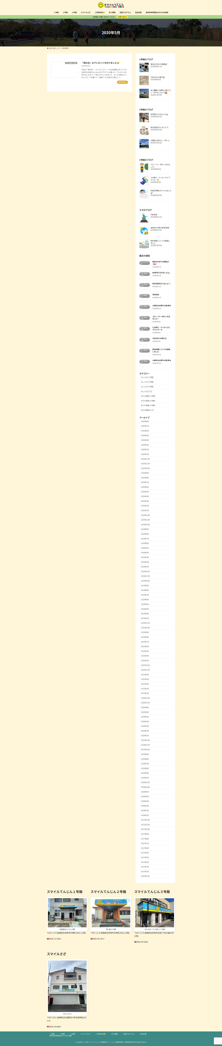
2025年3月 (145, 501)
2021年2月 (145, 688)
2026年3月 (145, 445)
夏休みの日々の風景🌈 (159, 64)
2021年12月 (145, 665)
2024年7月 (145, 538)
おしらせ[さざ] (146, 391)
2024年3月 (145, 557)
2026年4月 (145, 440)
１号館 (51, 1034)
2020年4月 (145, 721)
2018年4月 (145, 801)
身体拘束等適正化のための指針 (60, 1035)
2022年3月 (145, 660)
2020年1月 (145, 735)
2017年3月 (145, 862)
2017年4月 (145, 857)
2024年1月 (145, 567)
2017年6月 (145, 848)
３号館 (72, 1034)
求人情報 (114, 1034)
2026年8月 (145, 421)
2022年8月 (145, 637)
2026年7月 (145, 426)
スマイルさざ (85, 1034)
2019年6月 (145, 768)
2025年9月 (145, 473)
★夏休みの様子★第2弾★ (160, 228)
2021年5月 (145, 679)
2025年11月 (145, 463)
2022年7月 (145, 641)
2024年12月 (145, 515)
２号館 (62, 1034)
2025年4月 (145, 496)
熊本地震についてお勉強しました (160, 242)
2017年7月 (145, 843)
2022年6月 (145, 646)
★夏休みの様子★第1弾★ (161, 360)
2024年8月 (145, 534)
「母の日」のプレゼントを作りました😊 (100, 62)
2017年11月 (145, 824)
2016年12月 (145, 876)
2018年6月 (145, 796)
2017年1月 (145, 871)
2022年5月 (145, 651)
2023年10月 (145, 581)
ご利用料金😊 (101, 1034)
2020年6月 (145, 712)
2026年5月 (145, 435)
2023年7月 (145, 595)
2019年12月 (145, 740)
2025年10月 (145, 468)
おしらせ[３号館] (147, 386)
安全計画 (143, 1034)
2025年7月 (145, 482)
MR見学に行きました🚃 (159, 114)
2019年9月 (145, 754)
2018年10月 (145, 787)
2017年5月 (145, 852)
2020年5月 (145, 717)
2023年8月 (145, 590)
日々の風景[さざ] (147, 410)
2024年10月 (145, 524)
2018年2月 (145, 810)
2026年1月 (145, 454)
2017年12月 (145, 820)
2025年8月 (145, 477)
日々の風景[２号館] (148, 400)
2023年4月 (145, 609)
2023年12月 (145, 571)
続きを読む (122, 82)
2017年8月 (145, 838)
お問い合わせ (122, 17)
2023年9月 (145, 585)
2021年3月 (145, 684)
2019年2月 (145, 777)
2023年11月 (145, 576)
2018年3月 (145, 806)
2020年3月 (145, 726)
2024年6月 (145, 543)
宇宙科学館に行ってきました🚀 (161, 191)
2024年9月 (145, 529)
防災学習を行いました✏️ (160, 127)
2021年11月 (145, 670)
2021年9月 (145, 674)
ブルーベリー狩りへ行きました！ (160, 165)
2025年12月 (145, 459)
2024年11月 (145, 520)
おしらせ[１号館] (147, 377)
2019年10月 (145, 749)
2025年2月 (145, 506)
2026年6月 (145, 431)
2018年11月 (145, 782)
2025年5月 (145, 491)
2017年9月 (145, 834)
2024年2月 (145, 562)
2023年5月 (145, 604)
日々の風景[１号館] (148, 396)
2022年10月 (145, 627)
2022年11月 (145, 623)
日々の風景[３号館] (148, 405)
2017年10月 (145, 829)
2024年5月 (145, 548)
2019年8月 (145, 759)
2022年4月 (145, 656)
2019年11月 (145, 745)
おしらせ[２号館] (147, 382)
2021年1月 (145, 693)
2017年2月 (145, 867)
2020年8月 (145, 707)
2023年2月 (145, 618)
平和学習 (154, 214)
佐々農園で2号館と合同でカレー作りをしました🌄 (161, 91)
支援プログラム (128, 1034)
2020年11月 (145, 702)
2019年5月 (145, 773)
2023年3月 (145, 613)
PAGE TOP (215, 1012)
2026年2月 (145, 449)
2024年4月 (145, 552)
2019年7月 (145, 763)
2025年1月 (145, 510)
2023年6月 (145, 599)
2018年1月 (145, 815)
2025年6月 (145, 487)
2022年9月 (145, 632)
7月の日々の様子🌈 (158, 77)
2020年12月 (145, 698)
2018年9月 (145, 792)
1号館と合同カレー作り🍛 (160, 140)
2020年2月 (145, 731)
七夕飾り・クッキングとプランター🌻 (160, 178)
